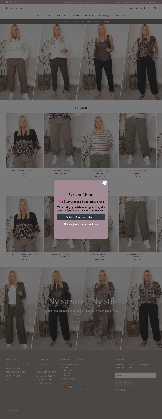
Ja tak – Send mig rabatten (81, 217)
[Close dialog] (105, 183)
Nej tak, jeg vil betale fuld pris (81, 224)
